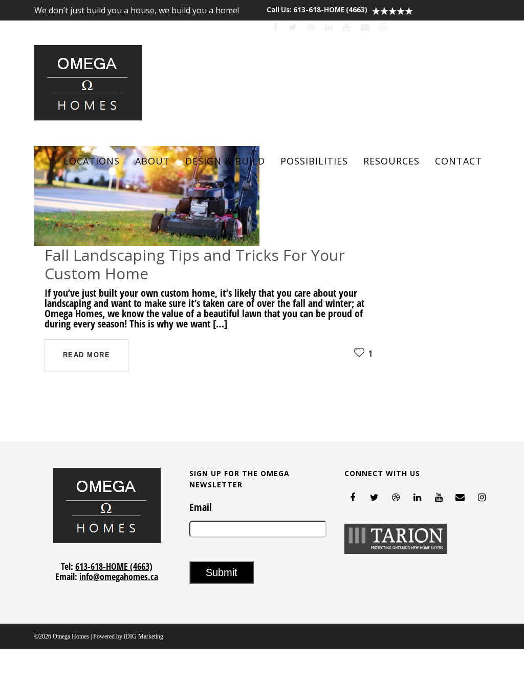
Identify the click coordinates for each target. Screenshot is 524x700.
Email (200, 507)
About (152, 161)
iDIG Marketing (143, 636)
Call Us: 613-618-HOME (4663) (317, 9)
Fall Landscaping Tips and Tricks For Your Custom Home (195, 264)
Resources (391, 161)
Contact (458, 161)
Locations (91, 161)
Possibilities (314, 161)
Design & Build (225, 161)
